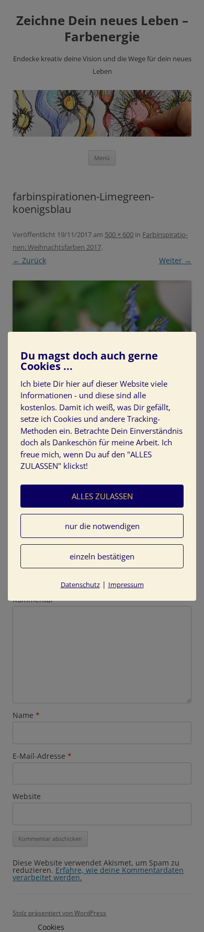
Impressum (126, 584)
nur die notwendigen (102, 526)
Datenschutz (80, 584)
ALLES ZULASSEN (102, 496)
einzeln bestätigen (102, 556)
